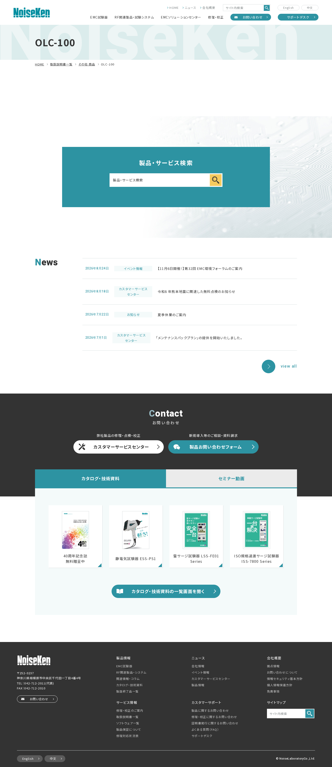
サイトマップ (276, 702)
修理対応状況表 (127, 736)
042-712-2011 (34, 683)
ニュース (190, 7)
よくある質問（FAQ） (205, 729)
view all (289, 366)
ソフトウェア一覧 (127, 723)
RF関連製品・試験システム (134, 17)
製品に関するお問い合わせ (210, 710)
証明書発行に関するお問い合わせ (215, 723)
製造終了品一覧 (127, 691)
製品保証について (128, 729)
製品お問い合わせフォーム (215, 447)
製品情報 (198, 685)
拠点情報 (273, 666)
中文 (310, 7)
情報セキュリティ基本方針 (285, 679)
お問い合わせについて (282, 672)
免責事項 (273, 691)
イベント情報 (200, 672)
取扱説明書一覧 (127, 717)
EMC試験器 (99, 17)
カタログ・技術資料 (100, 478)
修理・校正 (216, 17)
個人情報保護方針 (279, 685)
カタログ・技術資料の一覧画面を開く (168, 591)
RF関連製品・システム (131, 672)
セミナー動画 (231, 478)
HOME (173, 7)
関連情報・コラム (128, 679)
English (288, 7)
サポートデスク (298, 17)
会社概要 (208, 7)
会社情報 (198, 666)
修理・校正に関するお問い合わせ (214, 717)
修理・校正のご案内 (129, 710)
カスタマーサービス (211, 679)
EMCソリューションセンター (181, 17)
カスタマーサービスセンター (121, 447)
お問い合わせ (252, 17)
